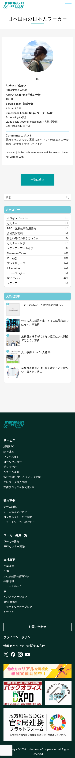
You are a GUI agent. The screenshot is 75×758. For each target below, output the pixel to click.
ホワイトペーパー (17, 218)
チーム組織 (10, 506)
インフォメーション (15, 596)
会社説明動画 (15, 233)
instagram (20, 654)
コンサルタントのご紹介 (17, 517)
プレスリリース (16, 263)
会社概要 (9, 560)
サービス (9, 440)
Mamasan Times (16, 253)
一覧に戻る (37, 179)
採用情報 (8, 581)
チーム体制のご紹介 (15, 512)
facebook (13, 654)
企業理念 (8, 566)
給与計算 (8, 451)
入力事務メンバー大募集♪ (36, 352)
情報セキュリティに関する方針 (24, 646)
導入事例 (9, 500)
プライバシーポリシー (18, 637)
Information (13, 268)
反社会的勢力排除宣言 (16, 576)
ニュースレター (16, 273)
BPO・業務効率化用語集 (21, 228)
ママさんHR (10, 456)
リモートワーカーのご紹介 (19, 522)
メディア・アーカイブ (20, 248)
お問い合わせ (37, 626)
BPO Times (13, 278)
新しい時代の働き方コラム (22, 238)
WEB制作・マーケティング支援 (22, 477)
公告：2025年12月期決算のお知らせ (42, 304)
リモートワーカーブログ (17, 606)
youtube (27, 654)
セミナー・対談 (16, 243)
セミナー (12, 223)
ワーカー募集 (11, 541)
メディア (12, 283)
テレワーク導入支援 (15, 482)
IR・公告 (12, 258)
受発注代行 (10, 467)
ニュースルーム (12, 586)
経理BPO (8, 446)
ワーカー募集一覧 (15, 535)
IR (4, 591)
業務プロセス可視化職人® (18, 487)
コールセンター (12, 461)
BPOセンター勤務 (14, 546)
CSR (6, 571)
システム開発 (11, 472)
